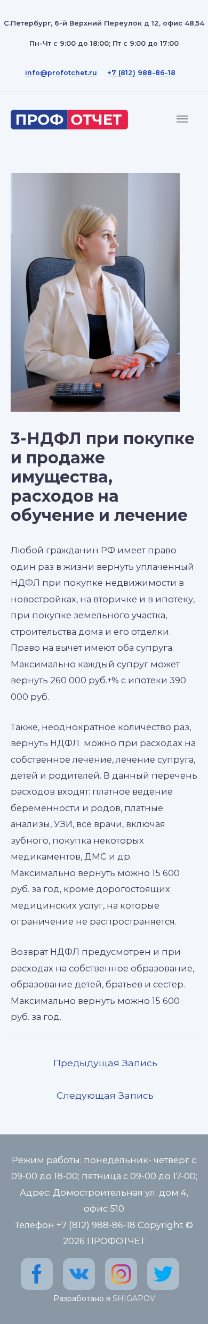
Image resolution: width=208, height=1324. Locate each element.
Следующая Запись (105, 1095)
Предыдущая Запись (105, 1062)
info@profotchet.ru (61, 73)
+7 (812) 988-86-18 (141, 73)
